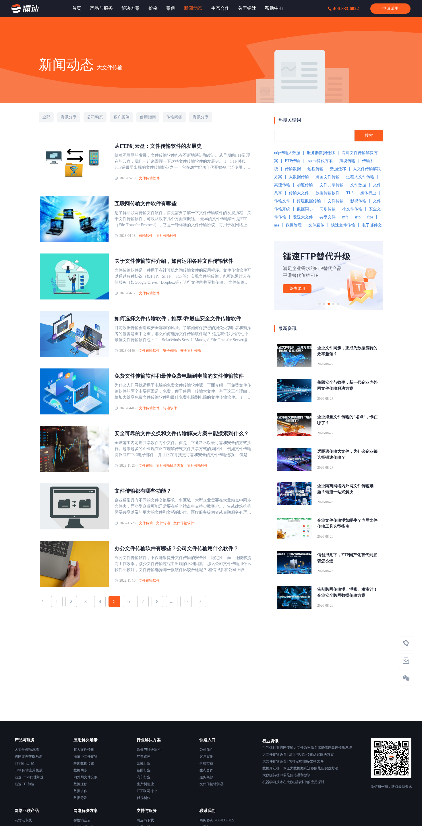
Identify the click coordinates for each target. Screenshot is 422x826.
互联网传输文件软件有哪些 (146, 203)
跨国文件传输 (327, 177)
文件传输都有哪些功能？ (143, 491)
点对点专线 (23, 820)
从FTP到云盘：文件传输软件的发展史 (158, 146)
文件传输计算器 (212, 784)
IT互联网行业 (147, 791)
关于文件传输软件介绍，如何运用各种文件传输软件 (174, 261)
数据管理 (294, 225)
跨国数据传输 (83, 763)
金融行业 (143, 763)
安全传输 (170, 351)
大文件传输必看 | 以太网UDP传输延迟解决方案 (298, 754)
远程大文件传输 (360, 177)
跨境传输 (347, 161)
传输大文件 (299, 193)
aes (276, 225)
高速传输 (282, 185)
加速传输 (305, 185)
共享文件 (328, 217)
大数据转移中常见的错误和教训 (286, 775)
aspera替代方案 (320, 161)
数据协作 (80, 791)
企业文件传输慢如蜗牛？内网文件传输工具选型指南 (347, 523)
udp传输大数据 (287, 153)
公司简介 (206, 750)
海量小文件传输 (85, 756)
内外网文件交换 (85, 777)
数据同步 (305, 209)
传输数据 (293, 169)
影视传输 (358, 201)
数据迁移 (338, 169)
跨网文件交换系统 (28, 756)
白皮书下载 (145, 820)
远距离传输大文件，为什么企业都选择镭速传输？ (347, 454)
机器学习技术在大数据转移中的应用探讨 (293, 782)
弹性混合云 (82, 820)
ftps (370, 217)
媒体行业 (368, 193)
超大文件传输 (83, 750)
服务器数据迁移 (321, 153)
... (171, 601)
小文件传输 (352, 209)
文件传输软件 (149, 178)
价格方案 (206, 763)
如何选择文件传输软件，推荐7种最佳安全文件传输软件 (178, 318)
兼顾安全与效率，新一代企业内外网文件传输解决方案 (347, 385)
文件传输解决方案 (170, 466)
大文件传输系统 (27, 750)
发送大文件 (303, 217)
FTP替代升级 (24, 763)
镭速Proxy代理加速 (29, 777)
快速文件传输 (343, 225)
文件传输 (146, 466)
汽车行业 (143, 777)
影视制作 (143, 798)
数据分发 (80, 798)
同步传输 (328, 209)
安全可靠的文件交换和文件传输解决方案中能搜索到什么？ (182, 433)
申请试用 (390, 8)
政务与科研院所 (149, 750)
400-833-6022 (346, 8)
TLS (350, 193)
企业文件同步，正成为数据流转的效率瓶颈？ (347, 351)
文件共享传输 (332, 185)
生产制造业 (145, 784)
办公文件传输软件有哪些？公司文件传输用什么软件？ (177, 548)
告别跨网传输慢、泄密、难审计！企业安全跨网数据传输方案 (347, 592)
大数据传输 (299, 177)
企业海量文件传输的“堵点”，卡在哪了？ (347, 420)
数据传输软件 (327, 193)
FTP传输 (292, 161)
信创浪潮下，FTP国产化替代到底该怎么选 (347, 558)
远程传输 (315, 169)
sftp (358, 217)
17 (186, 601)
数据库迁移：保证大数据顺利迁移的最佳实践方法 (300, 768)
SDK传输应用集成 (28, 770)
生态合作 (206, 770)
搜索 (369, 135)
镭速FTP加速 (24, 784)
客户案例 (206, 756)
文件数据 (358, 185)
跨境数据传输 (309, 201)
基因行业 (143, 770)
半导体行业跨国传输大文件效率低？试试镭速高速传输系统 (307, 748)
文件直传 (316, 225)
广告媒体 (143, 756)
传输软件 (146, 236)
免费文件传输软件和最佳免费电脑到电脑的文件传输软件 (179, 376)
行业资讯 (270, 741)
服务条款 (206, 777)
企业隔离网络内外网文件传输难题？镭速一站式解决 (345, 489)
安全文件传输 (190, 351)
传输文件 (282, 201)
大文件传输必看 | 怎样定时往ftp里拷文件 (293, 761)
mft (345, 217)
